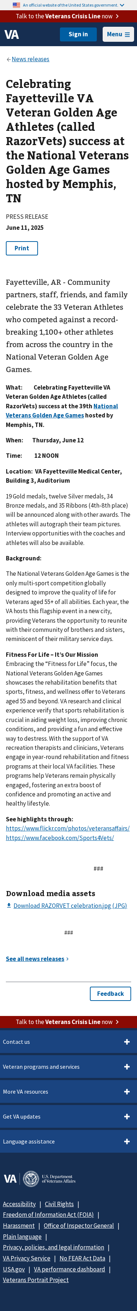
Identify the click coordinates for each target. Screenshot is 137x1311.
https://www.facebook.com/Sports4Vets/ (60, 838)
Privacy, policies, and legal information (53, 1247)
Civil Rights (59, 1204)
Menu (114, 34)
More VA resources (25, 1091)
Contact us (16, 1041)
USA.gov (14, 1269)
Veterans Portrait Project (36, 1280)
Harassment (19, 1226)
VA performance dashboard (69, 1269)
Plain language (22, 1237)
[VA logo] (11, 34)
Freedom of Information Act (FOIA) (48, 1215)
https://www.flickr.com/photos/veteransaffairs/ (68, 828)
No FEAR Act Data (82, 1258)
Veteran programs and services (41, 1066)
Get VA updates (22, 1116)
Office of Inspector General (79, 1226)
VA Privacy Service (26, 1258)
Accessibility (19, 1204)
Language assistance (29, 1141)
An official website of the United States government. (70, 5)
